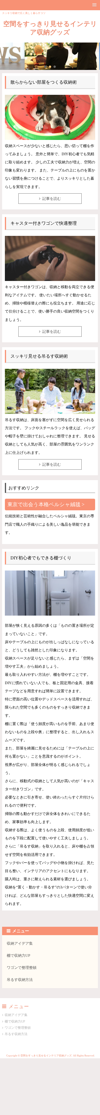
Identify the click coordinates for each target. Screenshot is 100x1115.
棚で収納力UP (18, 955)
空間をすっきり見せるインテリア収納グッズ (50, 28)
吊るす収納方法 (20, 980)
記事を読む (51, 199)
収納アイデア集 (20, 943)
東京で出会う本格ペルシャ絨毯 (43, 504)
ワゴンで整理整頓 (22, 968)
